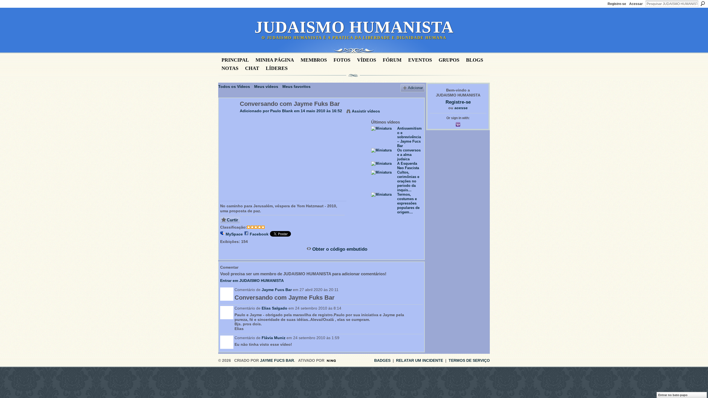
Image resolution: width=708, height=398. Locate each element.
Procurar (703, 3)
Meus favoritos (296, 86)
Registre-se (617, 4)
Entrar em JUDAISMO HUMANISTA (252, 280)
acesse (461, 108)
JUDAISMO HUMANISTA (354, 27)
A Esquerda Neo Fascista (408, 165)
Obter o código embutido (339, 249)
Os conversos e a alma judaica (409, 154)
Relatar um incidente (419, 360)
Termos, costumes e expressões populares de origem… (408, 203)
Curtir (232, 220)
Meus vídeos (266, 86)
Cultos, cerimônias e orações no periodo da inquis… (408, 181)
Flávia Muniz (273, 338)
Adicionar (415, 88)
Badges (382, 360)
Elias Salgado (274, 308)
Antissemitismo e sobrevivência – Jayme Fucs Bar (409, 137)
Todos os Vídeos (234, 86)
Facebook (259, 234)
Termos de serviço (469, 360)
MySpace (234, 234)
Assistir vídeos (366, 111)
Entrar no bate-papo (673, 395)
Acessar (636, 4)
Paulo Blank (281, 111)
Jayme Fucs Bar (277, 289)
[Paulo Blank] (229, 115)
